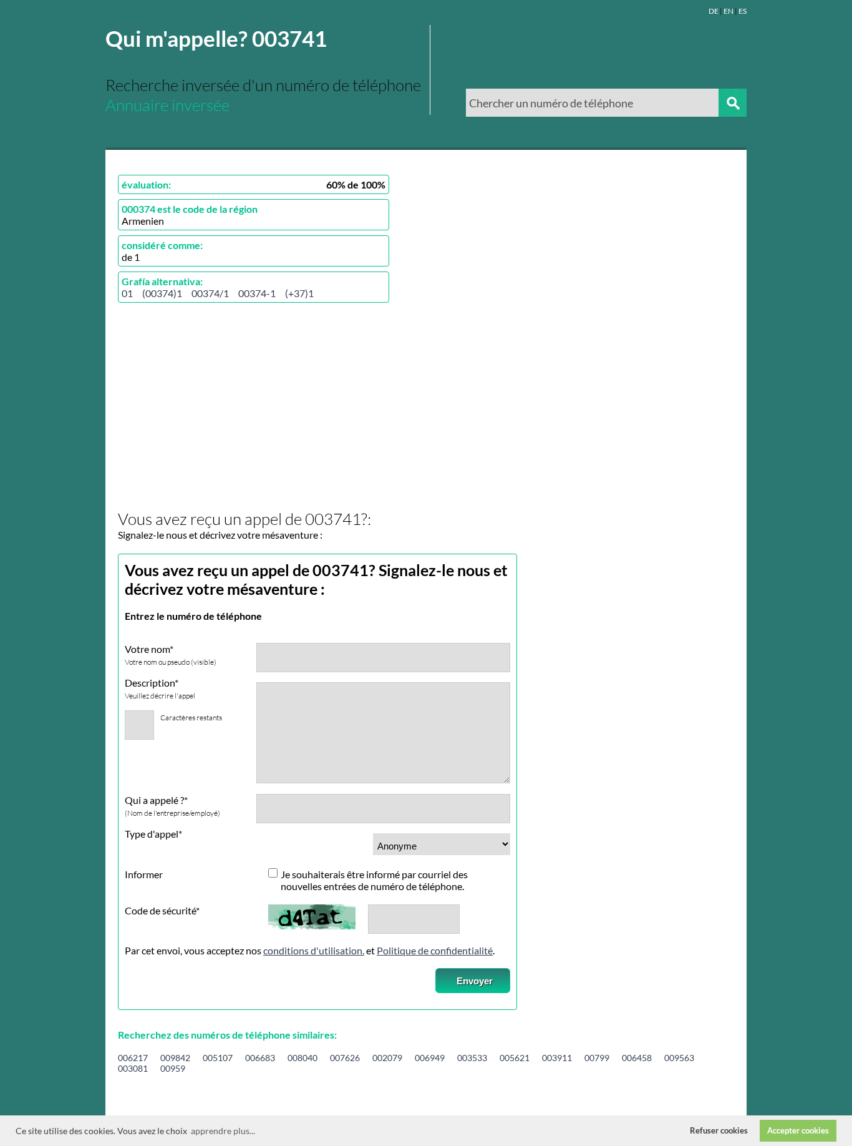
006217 (133, 1057)
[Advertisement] (222, 407)
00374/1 (210, 293)
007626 (345, 1057)
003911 (557, 1057)
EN (728, 11)
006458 (637, 1057)
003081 (133, 1068)
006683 (260, 1057)
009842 (175, 1057)
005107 (218, 1057)
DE (714, 11)
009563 (679, 1057)
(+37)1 (299, 293)
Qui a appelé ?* (172, 806)
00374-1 (257, 293)
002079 (387, 1057)
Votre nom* (170, 655)
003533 (472, 1057)
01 (127, 293)
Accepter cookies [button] (798, 1130)
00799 (596, 1057)
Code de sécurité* (162, 910)
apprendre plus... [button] (223, 1130)
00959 (172, 1068)
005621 (515, 1057)
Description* (160, 688)
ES (742, 11)
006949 (430, 1057)
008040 (302, 1057)
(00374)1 (162, 293)
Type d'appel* (153, 834)
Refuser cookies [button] (719, 1130)
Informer (144, 874)
